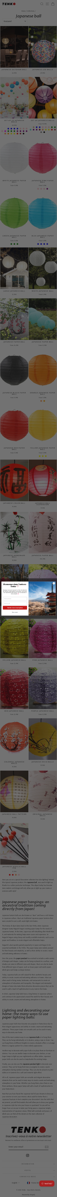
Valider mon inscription (15, 607)
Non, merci (15, 612)
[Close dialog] (54, 583)
